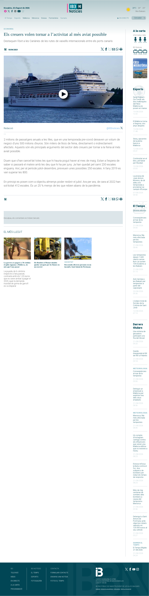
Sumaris (63, 18)
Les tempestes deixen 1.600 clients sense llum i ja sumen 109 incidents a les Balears (139, 260)
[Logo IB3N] (74, 8)
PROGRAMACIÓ (16, 589)
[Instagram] (15, 11)
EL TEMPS (35, 573)
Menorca (35, 18)
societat (68, 262)
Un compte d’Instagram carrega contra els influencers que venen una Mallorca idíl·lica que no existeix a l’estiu (140, 443)
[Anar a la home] (5, 11)
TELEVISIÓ (14, 573)
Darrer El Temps (138, 544)
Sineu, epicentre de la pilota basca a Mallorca (139, 142)
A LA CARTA (15, 585)
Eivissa (44, 18)
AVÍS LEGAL (117, 589)
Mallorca (26, 18)
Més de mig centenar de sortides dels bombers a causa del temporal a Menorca (138, 497)
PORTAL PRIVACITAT (126, 589)
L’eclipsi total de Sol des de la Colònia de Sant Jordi (140, 304)
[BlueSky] (23, 11)
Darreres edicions (139, 210)
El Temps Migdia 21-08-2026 (140, 549)
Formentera (53, 18)
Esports (17, 18)
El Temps (8, 18)
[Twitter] (102, 49)
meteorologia (140, 368)
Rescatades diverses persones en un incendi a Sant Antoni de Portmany (77, 266)
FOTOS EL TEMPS (57, 581)
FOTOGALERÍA (36, 581)
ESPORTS (34, 577)
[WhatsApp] (117, 49)
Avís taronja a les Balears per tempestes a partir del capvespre (139, 283)
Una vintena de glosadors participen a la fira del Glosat (139, 334)
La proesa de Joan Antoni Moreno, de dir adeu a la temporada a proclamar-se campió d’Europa (140, 182)
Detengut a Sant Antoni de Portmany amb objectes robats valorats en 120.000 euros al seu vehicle (140, 523)
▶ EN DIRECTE (123, 18)
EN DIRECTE (15, 581)
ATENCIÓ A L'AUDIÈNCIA (107, 589)
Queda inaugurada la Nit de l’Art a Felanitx (140, 353)
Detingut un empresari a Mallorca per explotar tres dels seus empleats (138, 394)
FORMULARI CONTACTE (59, 573)
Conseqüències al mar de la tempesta (139, 220)
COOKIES (98, 589)
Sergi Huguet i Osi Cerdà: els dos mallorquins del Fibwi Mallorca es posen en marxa (140, 102)
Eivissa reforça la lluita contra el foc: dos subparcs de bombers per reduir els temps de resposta (140, 470)
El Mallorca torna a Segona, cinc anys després (140, 123)
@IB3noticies (113, 128)
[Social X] (9, 11)
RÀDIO (13, 577)
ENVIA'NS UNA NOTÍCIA (59, 577)
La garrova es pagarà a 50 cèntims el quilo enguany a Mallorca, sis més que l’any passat (17, 265)
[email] (113, 49)
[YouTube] (19, 11)
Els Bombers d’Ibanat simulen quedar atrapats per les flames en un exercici (46, 265)
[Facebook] (12, 11)
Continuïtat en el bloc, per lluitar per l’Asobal (140, 160)
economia (8, 29)
